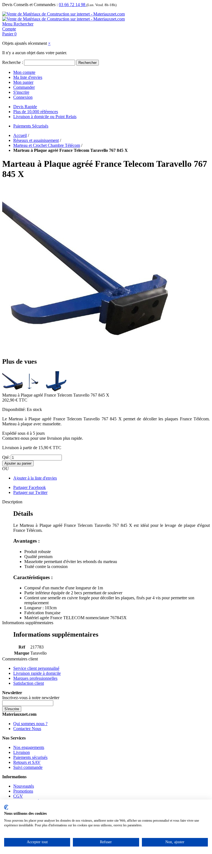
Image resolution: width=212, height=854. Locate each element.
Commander (24, 87)
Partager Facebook (29, 487)
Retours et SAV (27, 762)
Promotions (23, 791)
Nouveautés (23, 786)
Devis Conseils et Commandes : (30, 4)
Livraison (21, 752)
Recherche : (12, 62)
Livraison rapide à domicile (37, 673)
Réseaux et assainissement (36, 140)
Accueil (20, 135)
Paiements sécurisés (30, 757)
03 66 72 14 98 (72, 4)
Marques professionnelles (35, 678)
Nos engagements (28, 747)
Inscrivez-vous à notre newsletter (30, 697)
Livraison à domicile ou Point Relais (44, 116)
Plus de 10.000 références (35, 111)
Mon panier (23, 82)
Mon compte (24, 72)
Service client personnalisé (36, 668)
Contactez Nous (27, 728)
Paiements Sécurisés (30, 126)
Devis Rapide (25, 106)
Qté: (6, 457)
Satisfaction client (28, 683)
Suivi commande (28, 767)
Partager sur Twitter (30, 492)
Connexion (23, 97)
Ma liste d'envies (27, 77)
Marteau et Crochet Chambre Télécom (46, 145)
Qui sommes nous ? (30, 723)
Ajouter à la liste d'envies (35, 478)
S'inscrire (21, 92)
